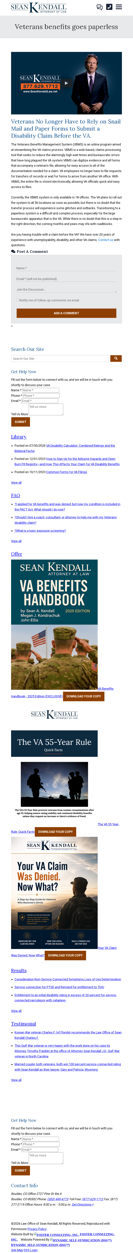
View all (16, 482)
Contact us (105, 240)
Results (19, 970)
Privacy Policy (37, 1229)
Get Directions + (83, 1204)
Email (16, 401)
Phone (16, 395)
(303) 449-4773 (57, 1199)
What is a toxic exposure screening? (40, 530)
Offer (16, 554)
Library (18, 437)
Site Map (17, 1250)
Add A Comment (66, 313)
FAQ (15, 495)
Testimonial (23, 1024)
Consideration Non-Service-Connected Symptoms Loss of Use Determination (68, 979)
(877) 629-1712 (92, 1199)
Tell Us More (19, 414)
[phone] (109, 7)
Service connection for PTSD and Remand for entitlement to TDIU (59, 987)
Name (16, 390)
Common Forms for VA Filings (66, 472)
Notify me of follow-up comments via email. (49, 300)
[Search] (116, 358)
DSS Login (31, 1250)
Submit (20, 422)
